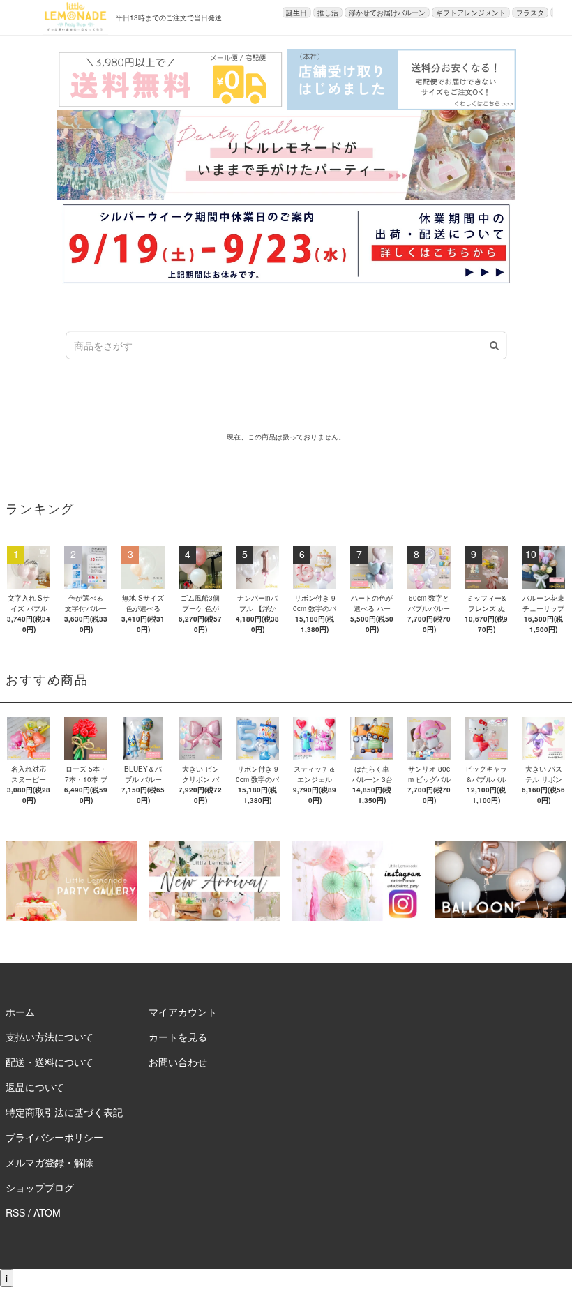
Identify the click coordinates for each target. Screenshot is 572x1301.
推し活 (327, 12)
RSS (15, 1212)
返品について (35, 1087)
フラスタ (530, 12)
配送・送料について (49, 1062)
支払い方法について (49, 1037)
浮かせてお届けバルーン (387, 12)
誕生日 (296, 12)
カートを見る (178, 1037)
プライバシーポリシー (54, 1137)
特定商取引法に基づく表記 (64, 1112)
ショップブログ (40, 1187)
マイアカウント (183, 1011)
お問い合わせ (178, 1062)
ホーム (20, 1011)
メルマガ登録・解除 (49, 1162)
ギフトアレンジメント (471, 12)
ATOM (47, 1212)
